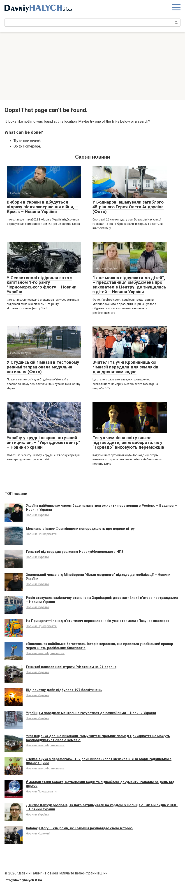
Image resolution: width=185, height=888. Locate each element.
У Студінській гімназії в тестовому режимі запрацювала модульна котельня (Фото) (43, 367)
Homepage (31, 146)
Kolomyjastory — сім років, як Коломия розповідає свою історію (79, 828)
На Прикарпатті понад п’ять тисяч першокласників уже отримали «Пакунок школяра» (97, 621)
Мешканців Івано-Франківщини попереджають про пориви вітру (80, 529)
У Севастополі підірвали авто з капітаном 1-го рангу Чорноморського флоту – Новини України (41, 285)
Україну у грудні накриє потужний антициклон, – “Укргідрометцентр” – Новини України (43, 442)
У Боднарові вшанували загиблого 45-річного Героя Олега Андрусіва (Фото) (128, 206)
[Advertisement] (92, 66)
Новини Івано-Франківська (45, 653)
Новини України (37, 515)
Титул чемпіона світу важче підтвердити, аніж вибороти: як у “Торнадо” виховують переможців (128, 442)
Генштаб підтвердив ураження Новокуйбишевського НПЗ (74, 552)
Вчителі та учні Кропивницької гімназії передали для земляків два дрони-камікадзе (125, 367)
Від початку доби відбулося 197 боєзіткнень (64, 690)
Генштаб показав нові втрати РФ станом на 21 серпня (71, 667)
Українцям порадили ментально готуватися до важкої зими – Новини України (91, 713)
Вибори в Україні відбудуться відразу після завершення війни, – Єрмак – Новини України (42, 206)
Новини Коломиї (38, 833)
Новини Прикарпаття (41, 534)
